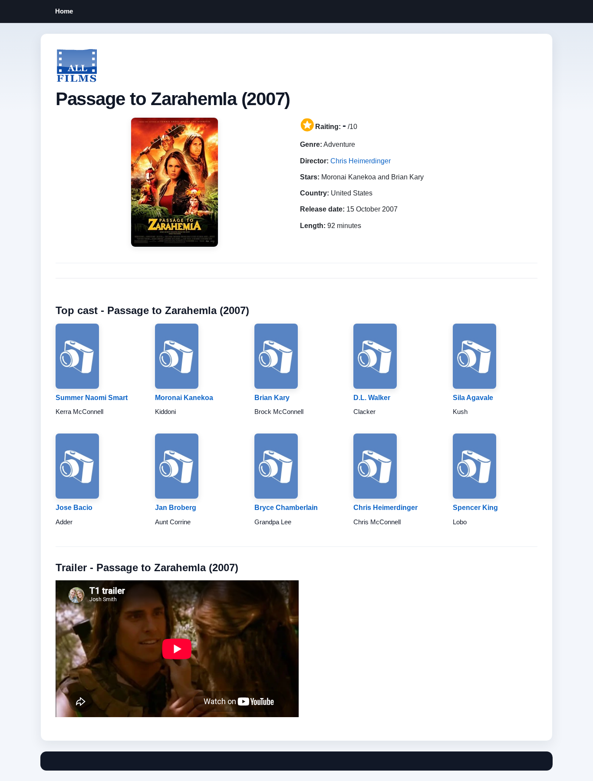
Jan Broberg (175, 507)
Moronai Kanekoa (184, 397)
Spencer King (475, 507)
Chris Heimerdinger (360, 161)
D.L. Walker (371, 397)
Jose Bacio (74, 507)
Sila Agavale (473, 397)
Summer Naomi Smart (92, 397)
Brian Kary (272, 397)
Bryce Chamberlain (286, 507)
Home (64, 11)
